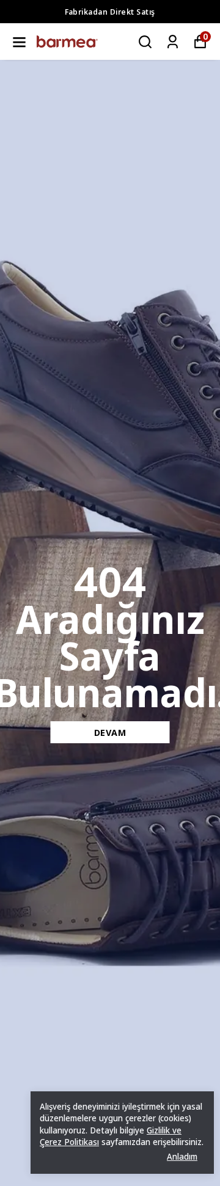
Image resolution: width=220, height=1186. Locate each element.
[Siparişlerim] (172, 41)
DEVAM (110, 732)
